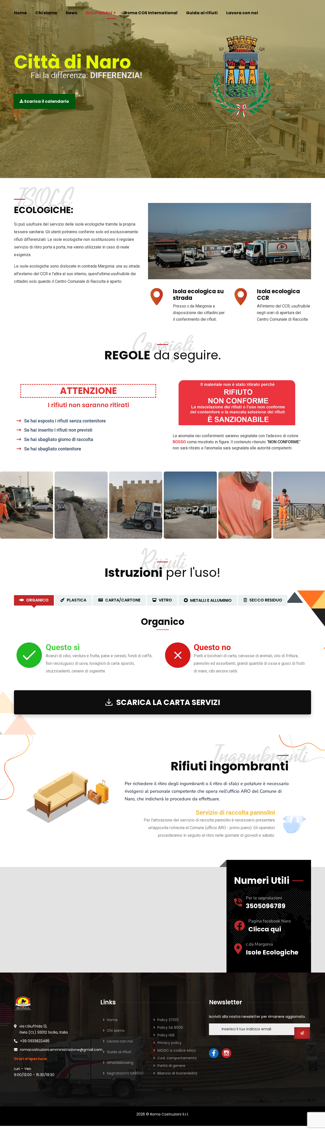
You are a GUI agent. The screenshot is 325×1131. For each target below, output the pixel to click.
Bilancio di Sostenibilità (177, 1073)
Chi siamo (116, 1030)
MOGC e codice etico (176, 1050)
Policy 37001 (167, 1019)
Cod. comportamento (177, 1058)
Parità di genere (171, 1065)
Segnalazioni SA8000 (125, 1073)
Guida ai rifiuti (119, 1051)
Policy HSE (166, 1035)
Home (112, 1019)
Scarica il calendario (46, 101)
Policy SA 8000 (170, 1027)
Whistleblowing (120, 1062)
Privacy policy (169, 1042)
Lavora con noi (120, 1041)
